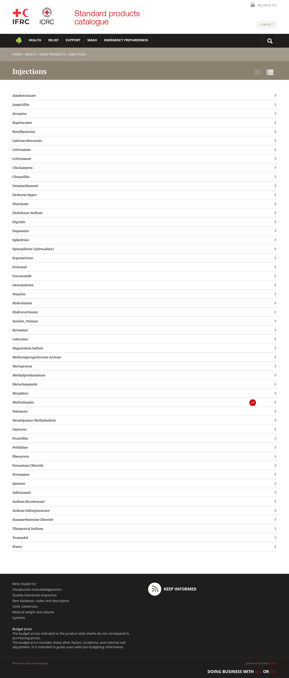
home (17, 54)
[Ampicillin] (254, 104)
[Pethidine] (254, 447)
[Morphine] (254, 393)
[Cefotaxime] (254, 150)
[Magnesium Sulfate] (254, 348)
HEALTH (35, 40)
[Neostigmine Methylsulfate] (254, 420)
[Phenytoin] (254, 456)
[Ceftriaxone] (254, 159)
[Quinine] (254, 483)
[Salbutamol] (254, 492)
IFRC (273, 672)
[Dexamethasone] (254, 186)
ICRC (258, 672)
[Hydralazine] (254, 303)
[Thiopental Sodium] (254, 528)
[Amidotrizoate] (254, 95)
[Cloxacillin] (254, 177)
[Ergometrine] (254, 258)
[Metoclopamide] (254, 384)
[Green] (18, 41)
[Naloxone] (254, 411)
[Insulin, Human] (254, 321)
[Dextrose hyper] (254, 195)
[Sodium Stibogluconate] (254, 510)
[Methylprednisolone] (254, 375)
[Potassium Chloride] (254, 465)
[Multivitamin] (257, 402)
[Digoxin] (254, 222)
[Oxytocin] (254, 429)
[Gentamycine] (254, 285)
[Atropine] (254, 113)
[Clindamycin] (254, 168)
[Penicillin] (254, 438)
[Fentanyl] (254, 267)
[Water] (254, 546)
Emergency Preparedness (126, 40)
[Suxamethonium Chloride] (254, 519)
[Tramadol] (254, 537)
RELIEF (53, 40)
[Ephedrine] (254, 240)
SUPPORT (73, 40)
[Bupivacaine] (254, 122)
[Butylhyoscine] (254, 131)
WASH (92, 40)
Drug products (53, 54)
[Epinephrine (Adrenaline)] (254, 249)
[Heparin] (254, 294)
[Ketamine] (254, 330)
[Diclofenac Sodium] (254, 213)
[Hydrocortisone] (254, 312)
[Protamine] (254, 474)
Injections (77, 54)
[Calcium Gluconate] (254, 140)
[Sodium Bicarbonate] (254, 501)
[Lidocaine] (254, 339)
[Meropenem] (254, 366)
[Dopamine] (254, 231)
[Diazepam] (254, 204)
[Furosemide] (254, 276)
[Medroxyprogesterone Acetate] (254, 357)
